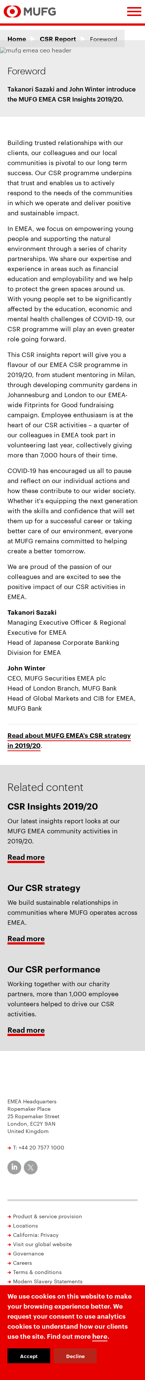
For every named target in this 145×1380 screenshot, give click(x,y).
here (99, 1336)
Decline (75, 1355)
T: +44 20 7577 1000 (38, 1147)
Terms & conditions (37, 1272)
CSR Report (58, 38)
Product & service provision (47, 1216)
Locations (25, 1225)
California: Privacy (36, 1234)
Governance (28, 1253)
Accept (29, 1355)
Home (16, 38)
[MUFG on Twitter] (31, 1167)
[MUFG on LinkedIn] (14, 1167)
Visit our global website (42, 1244)
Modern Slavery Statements (48, 1281)
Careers (22, 1262)
